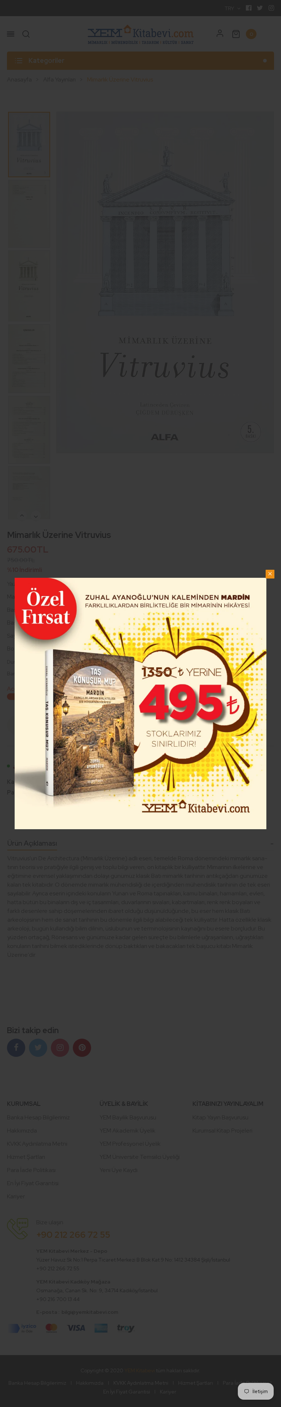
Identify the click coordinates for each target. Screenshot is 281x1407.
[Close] (270, 574)
